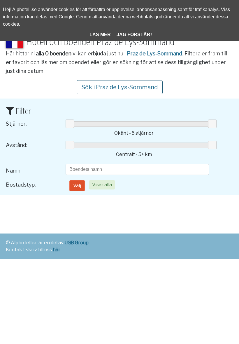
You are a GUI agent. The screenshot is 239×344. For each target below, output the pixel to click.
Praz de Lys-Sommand (154, 53)
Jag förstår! (134, 34)
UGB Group (76, 242)
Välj (77, 185)
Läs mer (100, 34)
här (56, 249)
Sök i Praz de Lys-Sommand (120, 87)
